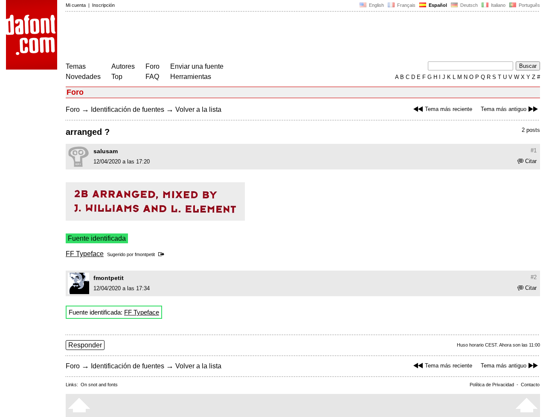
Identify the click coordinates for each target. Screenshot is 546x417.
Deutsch (468, 5)
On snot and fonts (99, 384)
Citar (531, 161)
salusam (105, 151)
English (375, 5)
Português (528, 5)
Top (116, 76)
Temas (76, 66)
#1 (534, 150)
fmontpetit (145, 254)
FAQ (152, 76)
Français (406, 5)
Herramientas (190, 76)
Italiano (497, 5)
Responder (85, 345)
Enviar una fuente (197, 66)
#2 (534, 277)
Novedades (83, 76)
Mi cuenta (76, 5)
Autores (123, 66)
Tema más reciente (448, 109)
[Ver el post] (162, 254)
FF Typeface (85, 253)
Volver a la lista (198, 109)
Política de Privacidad (492, 384)
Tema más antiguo (503, 109)
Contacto (530, 384)
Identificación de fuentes (127, 109)
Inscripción (103, 5)
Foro (152, 66)
